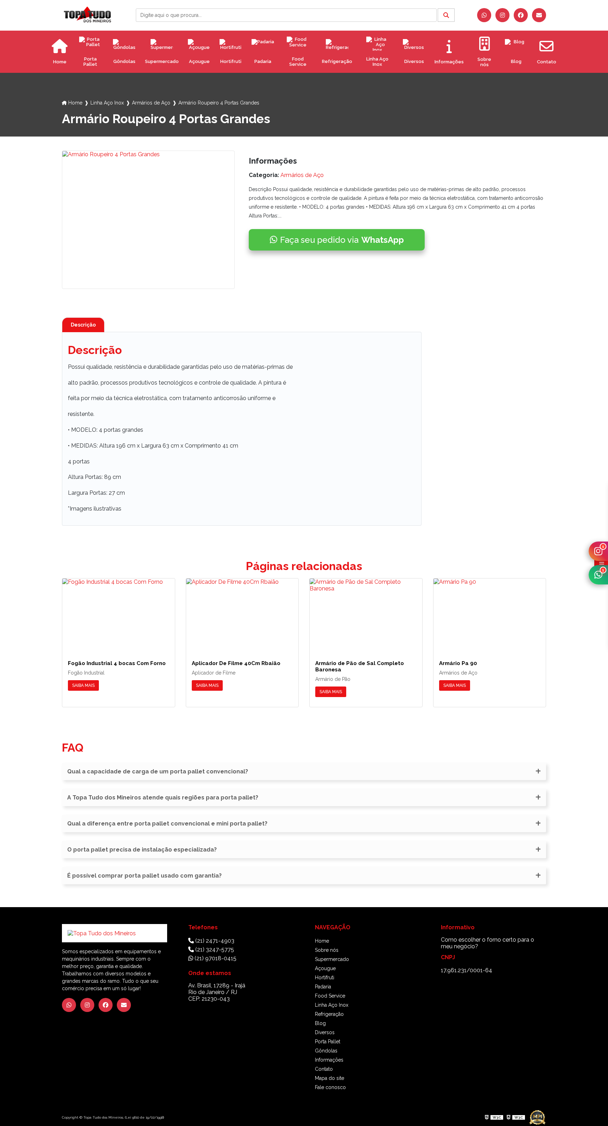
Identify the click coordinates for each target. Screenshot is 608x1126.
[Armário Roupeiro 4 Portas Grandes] (148, 220)
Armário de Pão (332, 679)
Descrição (83, 325)
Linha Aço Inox (377, 61)
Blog (516, 61)
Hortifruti (230, 61)
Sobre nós (326, 950)
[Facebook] (521, 15)
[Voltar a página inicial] (87, 15)
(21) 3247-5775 (214, 949)
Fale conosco (330, 1087)
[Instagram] (502, 15)
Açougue (199, 61)
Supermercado (162, 61)
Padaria (262, 61)
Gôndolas (124, 61)
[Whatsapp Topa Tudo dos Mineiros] (484, 15)
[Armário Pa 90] (489, 613)
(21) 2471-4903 (214, 940)
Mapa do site (329, 1078)
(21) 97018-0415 (214, 958)
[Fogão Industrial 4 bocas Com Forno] (118, 613)
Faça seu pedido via (342, 240)
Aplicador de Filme (213, 673)
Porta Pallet (90, 61)
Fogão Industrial (86, 673)
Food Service (297, 61)
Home (75, 103)
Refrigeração (337, 61)
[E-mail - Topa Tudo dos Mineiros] (539, 15)
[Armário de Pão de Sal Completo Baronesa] (366, 613)
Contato (324, 1069)
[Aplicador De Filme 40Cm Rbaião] (242, 613)
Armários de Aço (151, 103)
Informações (329, 1060)
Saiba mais (83, 685)
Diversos (414, 61)
